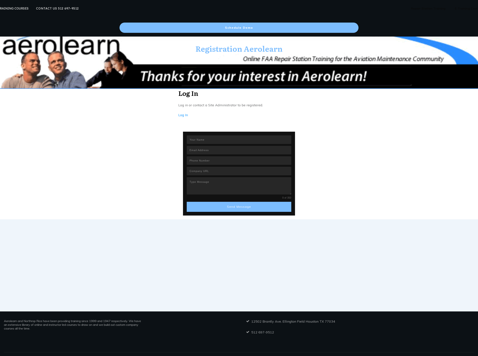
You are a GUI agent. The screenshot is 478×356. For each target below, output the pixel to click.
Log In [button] (183, 115)
